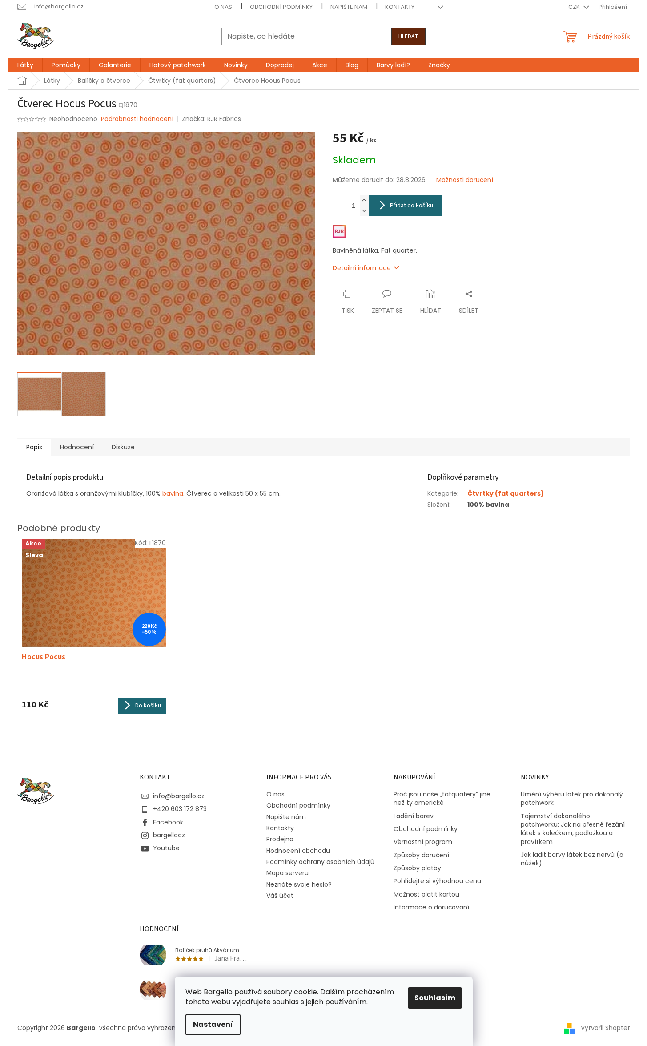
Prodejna (279, 839)
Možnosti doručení (464, 180)
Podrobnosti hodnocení (137, 119)
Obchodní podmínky (281, 7)
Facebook (168, 822)
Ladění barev (414, 816)
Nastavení (213, 1024)
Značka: (211, 118)
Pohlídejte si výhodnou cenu (437, 881)
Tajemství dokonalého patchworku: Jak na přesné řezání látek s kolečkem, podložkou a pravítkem (573, 829)
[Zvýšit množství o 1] (364, 200)
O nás (223, 7)
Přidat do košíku (411, 205)
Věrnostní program (423, 842)
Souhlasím (434, 998)
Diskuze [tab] (123, 447)
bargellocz (169, 835)
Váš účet (279, 895)
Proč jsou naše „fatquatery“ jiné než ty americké (442, 798)
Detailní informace (362, 267)
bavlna (172, 493)
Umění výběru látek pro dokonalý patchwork (572, 798)
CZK (574, 7)
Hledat (408, 36)
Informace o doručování (431, 907)
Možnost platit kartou (426, 894)
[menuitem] (25, 65)
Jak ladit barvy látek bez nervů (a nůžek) (572, 859)
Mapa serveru (287, 872)
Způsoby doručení (421, 855)
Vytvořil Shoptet (605, 1027)
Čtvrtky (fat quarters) (505, 493)
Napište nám (348, 7)
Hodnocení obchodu (298, 850)
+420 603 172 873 (180, 808)
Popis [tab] (34, 447)
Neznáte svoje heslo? (299, 884)
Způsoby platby (417, 868)
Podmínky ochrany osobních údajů (320, 861)
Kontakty (399, 7)
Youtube (166, 848)
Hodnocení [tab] (77, 447)
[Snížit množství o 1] (364, 211)
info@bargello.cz (179, 796)
